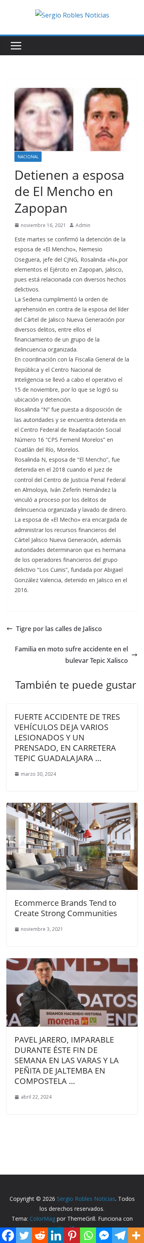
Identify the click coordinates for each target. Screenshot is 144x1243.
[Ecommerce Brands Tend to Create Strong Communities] (72, 808)
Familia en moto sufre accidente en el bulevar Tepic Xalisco (71, 655)
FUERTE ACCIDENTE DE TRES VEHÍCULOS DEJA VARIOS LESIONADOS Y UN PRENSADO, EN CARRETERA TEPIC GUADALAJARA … (67, 737)
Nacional (28, 156)
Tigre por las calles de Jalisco (59, 628)
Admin (83, 225)
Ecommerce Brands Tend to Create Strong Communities (65, 908)
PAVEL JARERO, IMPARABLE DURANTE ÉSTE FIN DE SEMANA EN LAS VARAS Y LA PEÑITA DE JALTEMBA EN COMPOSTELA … (66, 1060)
